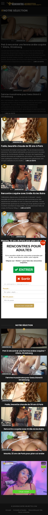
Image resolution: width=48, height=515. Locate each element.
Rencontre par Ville (35, 510)
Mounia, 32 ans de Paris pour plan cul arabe (24, 453)
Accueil (8, 510)
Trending (4, 213)
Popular (4, 119)
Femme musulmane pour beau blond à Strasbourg (24, 378)
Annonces (17, 142)
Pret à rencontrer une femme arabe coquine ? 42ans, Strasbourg (24, 352)
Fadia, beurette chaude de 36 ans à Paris (22, 146)
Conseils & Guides (19, 510)
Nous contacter (24, 512)
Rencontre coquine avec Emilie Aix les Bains (23, 193)
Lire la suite (31, 161)
